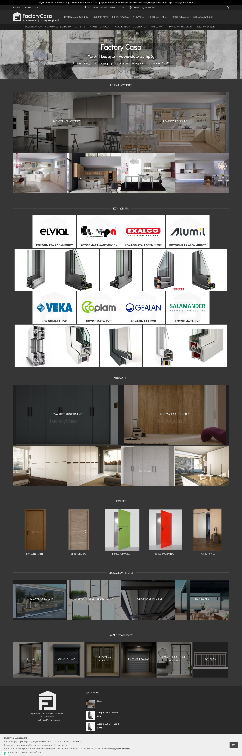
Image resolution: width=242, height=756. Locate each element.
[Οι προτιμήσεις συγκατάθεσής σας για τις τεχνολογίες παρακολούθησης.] (5, 753)
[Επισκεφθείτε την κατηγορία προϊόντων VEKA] (54, 307)
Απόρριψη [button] (199, 2)
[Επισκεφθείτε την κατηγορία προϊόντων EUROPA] (99, 231)
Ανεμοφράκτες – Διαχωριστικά (58, 27)
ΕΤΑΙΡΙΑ (16, 7)
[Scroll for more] (121, 72)
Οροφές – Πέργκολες (99, 27)
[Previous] (9, 173)
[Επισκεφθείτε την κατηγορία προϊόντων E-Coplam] (99, 307)
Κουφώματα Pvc (100, 17)
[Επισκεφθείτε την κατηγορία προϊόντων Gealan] (143, 307)
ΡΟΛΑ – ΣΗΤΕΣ (79, 27)
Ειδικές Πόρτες (139, 27)
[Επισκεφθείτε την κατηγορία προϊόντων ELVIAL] (54, 231)
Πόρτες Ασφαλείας (180, 17)
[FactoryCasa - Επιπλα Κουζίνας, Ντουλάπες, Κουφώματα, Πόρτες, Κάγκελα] (36, 17)
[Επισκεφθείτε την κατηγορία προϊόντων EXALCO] (143, 231)
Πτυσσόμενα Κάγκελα (33, 27)
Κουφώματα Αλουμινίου (76, 17)
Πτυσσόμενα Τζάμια (121, 27)
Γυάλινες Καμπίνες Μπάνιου (181, 27)
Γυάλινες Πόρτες (157, 27)
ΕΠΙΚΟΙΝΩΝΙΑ (31, 7)
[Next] (232, 173)
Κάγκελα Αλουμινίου (203, 17)
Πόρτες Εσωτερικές (157, 17)
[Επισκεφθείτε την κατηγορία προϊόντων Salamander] (188, 307)
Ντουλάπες (138, 17)
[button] (228, 7)
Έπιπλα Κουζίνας (120, 17)
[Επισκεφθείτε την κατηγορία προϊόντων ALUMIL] (188, 231)
